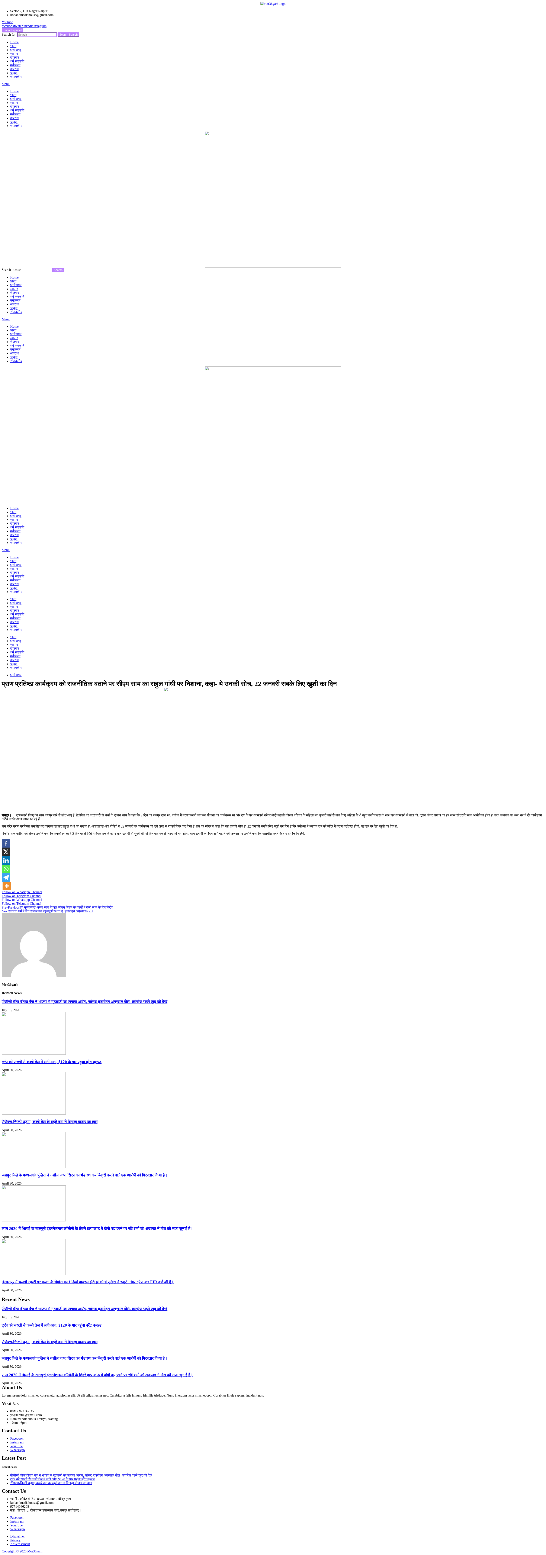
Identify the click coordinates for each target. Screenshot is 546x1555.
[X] (6, 852)
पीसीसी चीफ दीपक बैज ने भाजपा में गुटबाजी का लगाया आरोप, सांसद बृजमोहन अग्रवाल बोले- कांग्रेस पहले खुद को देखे (84, 1001)
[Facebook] (6, 843)
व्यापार (14, 53)
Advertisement (20, 1544)
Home (14, 42)
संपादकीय (16, 76)
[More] (7, 886)
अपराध (14, 69)
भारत (13, 46)
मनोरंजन (15, 65)
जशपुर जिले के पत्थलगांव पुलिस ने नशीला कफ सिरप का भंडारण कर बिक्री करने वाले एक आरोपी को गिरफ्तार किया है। (84, 1175)
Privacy (15, 1540)
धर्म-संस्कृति (17, 61)
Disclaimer (17, 1536)
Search (68, 34)
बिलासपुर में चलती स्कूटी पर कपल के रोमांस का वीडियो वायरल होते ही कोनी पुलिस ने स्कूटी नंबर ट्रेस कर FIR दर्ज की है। (88, 1282)
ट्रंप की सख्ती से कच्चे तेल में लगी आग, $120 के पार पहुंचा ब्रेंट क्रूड (52, 1062)
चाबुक (13, 73)
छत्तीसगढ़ (16, 50)
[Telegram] (6, 877)
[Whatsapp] (6, 869)
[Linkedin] (6, 860)
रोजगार (14, 57)
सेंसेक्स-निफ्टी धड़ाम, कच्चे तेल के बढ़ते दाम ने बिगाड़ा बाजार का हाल (49, 1121)
